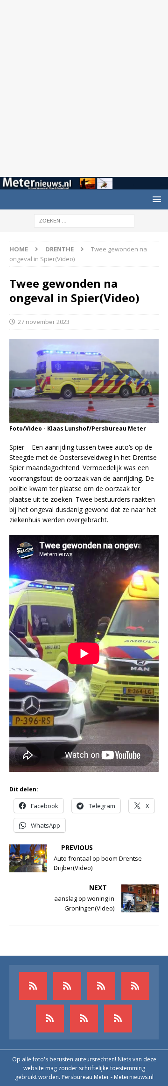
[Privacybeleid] (84, 1018)
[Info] (50, 1018)
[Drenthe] (67, 986)
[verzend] (118, 1018)
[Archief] (33, 986)
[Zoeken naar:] (84, 220)
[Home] (135, 986)
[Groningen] (101, 986)
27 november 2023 (44, 321)
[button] (155, 199)
